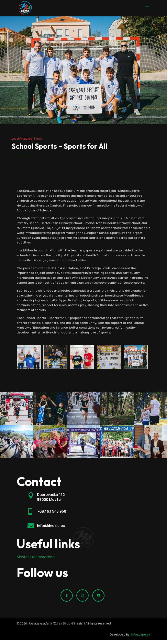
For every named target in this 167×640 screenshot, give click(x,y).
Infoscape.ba (140, 634)
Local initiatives (22, 138)
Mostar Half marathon (36, 556)
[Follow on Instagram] (82, 595)
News (38, 138)
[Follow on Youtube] (98, 595)
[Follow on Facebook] (66, 595)
